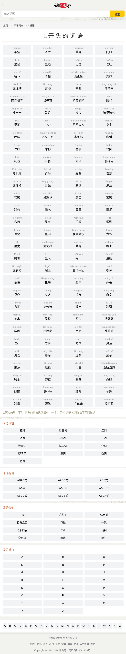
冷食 (78, 293)
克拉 (63, 522)
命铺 (109, 135)
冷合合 (16, 111)
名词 (22, 430)
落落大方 (78, 123)
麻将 (47, 159)
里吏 (17, 244)
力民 (48, 341)
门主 (78, 365)
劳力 (48, 123)
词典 (69, 644)
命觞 (109, 377)
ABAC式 (22, 480)
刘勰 (78, 86)
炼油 (109, 183)
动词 (22, 438)
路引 (109, 305)
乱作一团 (78, 268)
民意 (47, 220)
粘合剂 (104, 515)
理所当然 (109, 365)
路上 (109, 244)
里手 (78, 147)
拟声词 (63, 446)
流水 (47, 208)
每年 (78, 256)
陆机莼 (17, 171)
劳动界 (48, 244)
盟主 (17, 377)
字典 (63, 644)
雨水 (63, 538)
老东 (109, 171)
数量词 (22, 446)
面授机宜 (17, 99)
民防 (17, 135)
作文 (92, 644)
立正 (63, 530)
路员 (17, 402)
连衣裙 (17, 268)
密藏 (47, 377)
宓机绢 (78, 135)
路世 (17, 256)
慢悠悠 (109, 317)
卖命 (109, 74)
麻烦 (78, 183)
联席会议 (78, 232)
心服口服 (22, 530)
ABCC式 (22, 495)
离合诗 (47, 305)
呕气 (104, 538)
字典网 (62, 650)
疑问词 (22, 453)
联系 (48, 111)
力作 (109, 232)
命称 (48, 147)
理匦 (48, 268)
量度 (109, 256)
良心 (17, 293)
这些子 (63, 515)
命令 (109, 293)
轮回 (109, 147)
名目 (17, 220)
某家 (109, 195)
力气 (78, 341)
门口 (109, 50)
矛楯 (47, 74)
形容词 (63, 430)
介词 (104, 446)
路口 (78, 195)
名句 (51, 644)
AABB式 (104, 488)
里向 (47, 232)
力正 (17, 305)
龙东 (78, 317)
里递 (17, 62)
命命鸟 (109, 86)
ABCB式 (63, 495)
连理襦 (17, 86)
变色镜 (22, 538)
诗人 (45, 644)
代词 (104, 438)
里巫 (17, 123)
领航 (47, 402)
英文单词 (84, 644)
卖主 (109, 123)
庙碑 (17, 329)
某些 (17, 50)
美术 (17, 317)
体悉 (104, 522)
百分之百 (22, 522)
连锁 (48, 365)
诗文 (57, 644)
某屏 (78, 244)
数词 (104, 453)
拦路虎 (47, 329)
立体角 (78, 402)
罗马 (47, 171)
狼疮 (47, 280)
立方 (47, 293)
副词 (63, 438)
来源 (17, 365)
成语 (76, 644)
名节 (17, 74)
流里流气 (109, 111)
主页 (5, 25)
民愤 (78, 329)
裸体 (109, 268)
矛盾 (47, 50)
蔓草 (78, 208)
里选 (47, 62)
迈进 (78, 62)
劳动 (47, 86)
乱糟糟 (109, 329)
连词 (104, 430)
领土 (78, 305)
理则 (109, 220)
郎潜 (47, 353)
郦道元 (109, 159)
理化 (17, 232)
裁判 (104, 530)
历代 (109, 99)
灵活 (109, 341)
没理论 (47, 195)
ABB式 (104, 480)
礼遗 (17, 159)
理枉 (109, 62)
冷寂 (78, 111)
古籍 (39, 644)
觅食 (17, 353)
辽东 (78, 353)
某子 (109, 353)
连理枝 (16, 183)
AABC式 (63, 480)
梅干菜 (48, 99)
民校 (47, 317)
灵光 (47, 183)
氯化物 (48, 390)
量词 (63, 453)
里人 (48, 256)
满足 (109, 208)
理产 (17, 341)
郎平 (78, 159)
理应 (17, 147)
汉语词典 (18, 25)
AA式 (22, 488)
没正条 (78, 74)
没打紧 (109, 402)
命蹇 (78, 377)
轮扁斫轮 (78, 99)
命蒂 (109, 280)
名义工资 (48, 135)
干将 (22, 515)
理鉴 (78, 390)
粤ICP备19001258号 (79, 650)
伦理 (17, 280)
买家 (17, 195)
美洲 (109, 390)
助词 (22, 461)
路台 (17, 208)
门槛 (78, 220)
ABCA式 (104, 495)
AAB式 (63, 488)
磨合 (78, 171)
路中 (78, 280)
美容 (78, 50)
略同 (17, 390)
